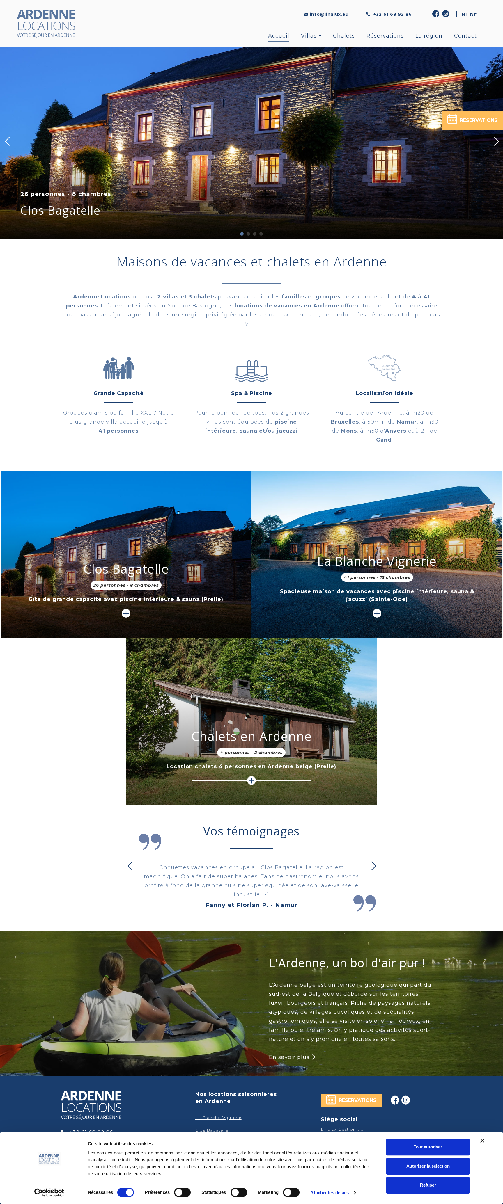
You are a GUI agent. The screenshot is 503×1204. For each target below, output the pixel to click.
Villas (309, 36)
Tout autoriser (428, 1146)
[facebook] (436, 14)
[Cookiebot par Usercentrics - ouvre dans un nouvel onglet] (49, 1192)
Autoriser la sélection (428, 1166)
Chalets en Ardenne (251, 736)
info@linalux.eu (329, 14)
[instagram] (446, 14)
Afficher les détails (329, 1192)
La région (428, 36)
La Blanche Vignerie (75, 210)
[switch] (182, 1192)
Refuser (428, 1184)
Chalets (344, 36)
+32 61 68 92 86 (392, 14)
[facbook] (395, 1100)
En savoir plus (290, 1057)
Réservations (385, 36)
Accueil (278, 36)
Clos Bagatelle (126, 569)
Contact (465, 36)
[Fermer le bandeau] (482, 1141)
